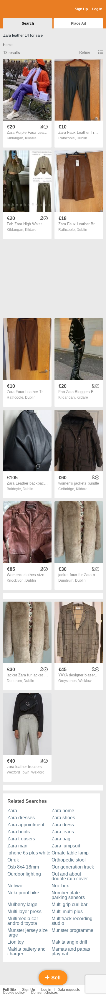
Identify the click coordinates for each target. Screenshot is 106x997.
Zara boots (18, 831)
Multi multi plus (67, 911)
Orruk (13, 859)
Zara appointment (25, 824)
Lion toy (15, 942)
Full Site (9, 990)
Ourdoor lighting (24, 873)
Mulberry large (22, 904)
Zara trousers (21, 838)
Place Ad (78, 23)
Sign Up (81, 9)
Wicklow (85, 681)
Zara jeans (63, 831)
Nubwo (14, 885)
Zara (12, 810)
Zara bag (61, 838)
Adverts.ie (26, 9)
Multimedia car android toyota (22, 921)
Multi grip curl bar (69, 904)
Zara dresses (21, 817)
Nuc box (60, 885)
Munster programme (72, 930)
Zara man (17, 845)
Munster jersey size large (27, 932)
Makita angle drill (69, 942)
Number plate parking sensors (68, 895)
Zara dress (63, 824)
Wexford (37, 772)
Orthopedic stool (69, 859)
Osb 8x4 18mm (23, 866)
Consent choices (44, 993)
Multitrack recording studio (72, 921)
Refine (84, 52)
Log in (46, 990)
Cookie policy (14, 993)
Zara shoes (63, 817)
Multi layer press (24, 911)
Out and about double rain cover (70, 876)
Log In (97, 9)
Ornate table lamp (70, 852)
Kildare (31, 138)
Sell (55, 978)
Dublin (82, 138)
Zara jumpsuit (66, 845)
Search (28, 23)
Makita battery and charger (26, 951)
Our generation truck (73, 866)
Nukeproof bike (23, 892)
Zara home (63, 810)
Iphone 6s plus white (28, 852)
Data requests (68, 990)
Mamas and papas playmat (71, 951)
